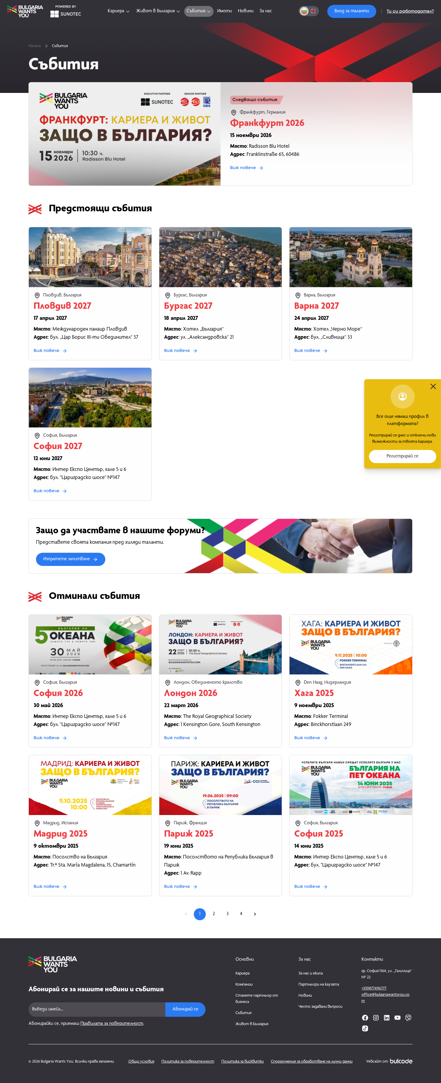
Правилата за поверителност (111, 1024)
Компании (244, 985)
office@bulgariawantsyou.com (386, 998)
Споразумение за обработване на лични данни (311, 1062)
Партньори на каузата (318, 985)
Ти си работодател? (410, 11)
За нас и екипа (310, 973)
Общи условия (141, 1062)
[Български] (304, 11)
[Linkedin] (386, 1017)
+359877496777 (374, 988)
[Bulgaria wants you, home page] (117, 964)
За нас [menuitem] (266, 11)
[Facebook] (365, 1017)
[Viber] (408, 1017)
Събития (243, 1013)
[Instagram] (376, 1017)
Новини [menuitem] (246, 11)
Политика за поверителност (187, 1062)
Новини (305, 996)
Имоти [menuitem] (224, 11)
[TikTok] (365, 1028)
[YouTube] (397, 1017)
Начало (34, 46)
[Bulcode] (401, 1061)
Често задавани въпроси (320, 1007)
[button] (351, 11)
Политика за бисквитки (242, 1062)
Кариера (243, 973)
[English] (313, 11)
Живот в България (252, 1024)
